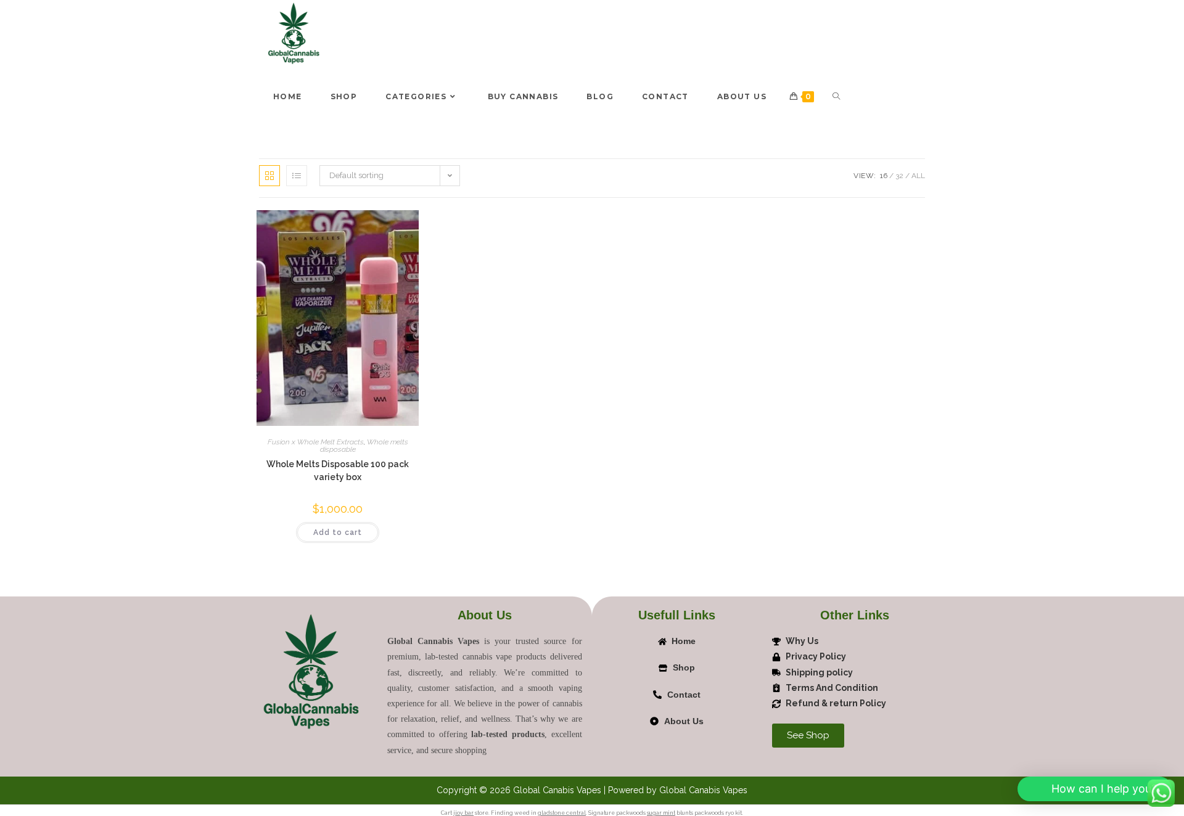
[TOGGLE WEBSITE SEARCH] (836, 97)
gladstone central (562, 813)
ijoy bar (463, 813)
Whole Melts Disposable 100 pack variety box (337, 470)
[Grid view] (269, 175)
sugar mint (661, 813)
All (918, 175)
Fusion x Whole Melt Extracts (316, 442)
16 (883, 175)
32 (899, 175)
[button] (1093, 789)
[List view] (296, 175)
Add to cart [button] (337, 532)
